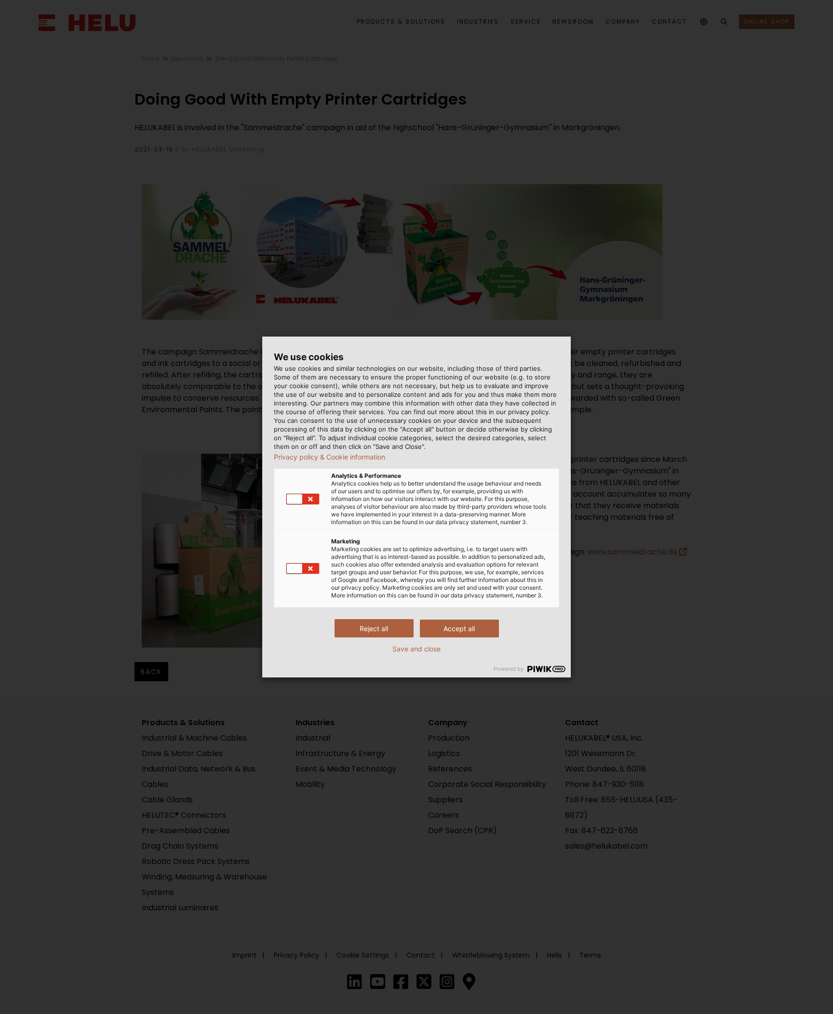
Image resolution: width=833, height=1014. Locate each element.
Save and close (416, 649)
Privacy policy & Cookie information (329, 457)
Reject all (374, 628)
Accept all (459, 628)
